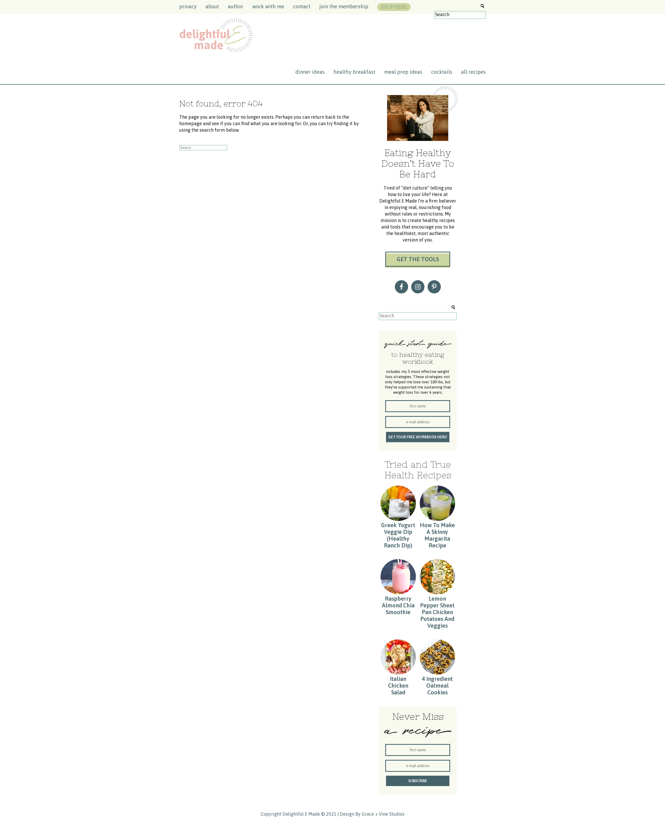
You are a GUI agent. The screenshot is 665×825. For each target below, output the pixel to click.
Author (235, 6)
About (212, 6)
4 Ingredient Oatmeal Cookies (437, 685)
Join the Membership (343, 6)
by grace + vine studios (379, 814)
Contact (301, 6)
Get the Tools (418, 259)
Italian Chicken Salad (398, 685)
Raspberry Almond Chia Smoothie (398, 605)
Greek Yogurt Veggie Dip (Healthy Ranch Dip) (398, 535)
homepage (190, 123)
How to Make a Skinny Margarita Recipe (437, 535)
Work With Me (268, 6)
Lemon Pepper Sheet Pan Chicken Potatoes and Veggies (437, 612)
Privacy (188, 6)
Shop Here (394, 7)
